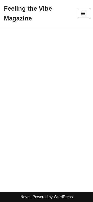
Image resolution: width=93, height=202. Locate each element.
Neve (24, 196)
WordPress (63, 196)
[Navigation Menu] (83, 13)
